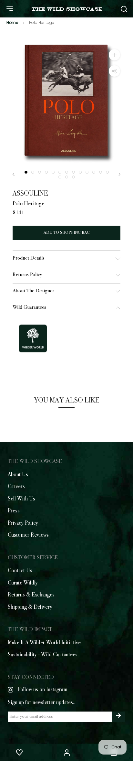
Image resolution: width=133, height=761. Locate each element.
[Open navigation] (10, 9)
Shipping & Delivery (30, 607)
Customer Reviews (28, 535)
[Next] (119, 174)
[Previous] (14, 174)
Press (14, 511)
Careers (16, 486)
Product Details (29, 258)
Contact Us (20, 570)
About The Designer (33, 291)
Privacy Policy (23, 523)
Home (12, 22)
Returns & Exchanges (31, 595)
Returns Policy (27, 275)
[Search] (124, 8)
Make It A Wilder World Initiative (44, 643)
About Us (18, 474)
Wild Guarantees (29, 307)
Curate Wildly (23, 583)
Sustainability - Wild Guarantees (42, 655)
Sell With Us (21, 499)
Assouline (30, 194)
